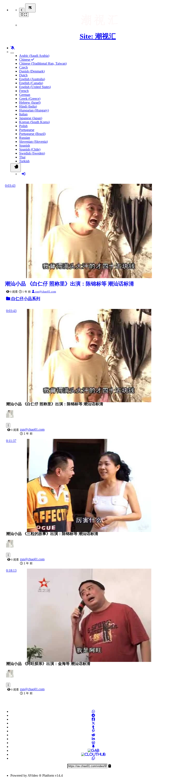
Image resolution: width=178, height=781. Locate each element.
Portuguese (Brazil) (32, 134)
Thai (22, 157)
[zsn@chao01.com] (11, 416)
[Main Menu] (30, 7)
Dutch (23, 75)
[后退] (21, 10)
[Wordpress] (93, 743)
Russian (24, 137)
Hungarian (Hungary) (34, 110)
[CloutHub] (93, 754)
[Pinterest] (93, 731)
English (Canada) (31, 83)
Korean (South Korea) (34, 122)
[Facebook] (93, 719)
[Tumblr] (93, 727)
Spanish (24, 145)
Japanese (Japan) (30, 118)
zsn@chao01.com (45, 291)
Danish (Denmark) (32, 71)
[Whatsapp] (93, 711)
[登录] (23, 174)
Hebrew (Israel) (30, 102)
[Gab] (93, 750)
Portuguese (26, 130)
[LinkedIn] (93, 739)
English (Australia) (32, 79)
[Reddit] (93, 735)
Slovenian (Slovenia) (33, 141)
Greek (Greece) (29, 98)
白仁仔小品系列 (25, 298)
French (24, 91)
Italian (23, 114)
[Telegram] (93, 715)
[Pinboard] (93, 746)
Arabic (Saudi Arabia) (34, 55)
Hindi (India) (28, 106)
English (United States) (35, 87)
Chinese (25, 59)
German (24, 95)
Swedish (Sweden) (32, 153)
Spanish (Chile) (29, 149)
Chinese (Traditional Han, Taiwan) (43, 63)
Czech (23, 67)
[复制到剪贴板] (93, 758)
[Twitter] (93, 723)
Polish (23, 126)
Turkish (24, 161)
